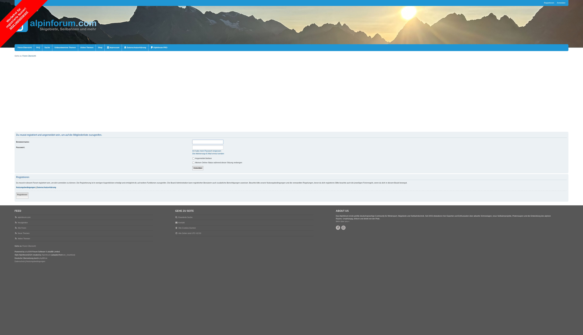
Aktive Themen (24, 239)
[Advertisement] (106, 110)
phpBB (28, 252)
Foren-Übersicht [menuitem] (25, 48)
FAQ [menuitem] (38, 48)
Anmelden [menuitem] (561, 3)
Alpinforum (46, 255)
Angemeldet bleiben (203, 158)
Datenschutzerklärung (46, 187)
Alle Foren (22, 228)
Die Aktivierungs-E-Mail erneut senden (208, 154)
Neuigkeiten (23, 223)
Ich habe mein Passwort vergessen (206, 151)
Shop (100, 48)
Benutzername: (22, 142)
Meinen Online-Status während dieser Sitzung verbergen (218, 163)
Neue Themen (24, 233)
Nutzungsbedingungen (25, 187)
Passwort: (20, 147)
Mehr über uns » (342, 221)
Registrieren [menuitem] (549, 3)
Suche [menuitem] (47, 48)
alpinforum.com (24, 217)
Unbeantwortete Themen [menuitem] (65, 48)
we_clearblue (68, 255)
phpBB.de (43, 258)
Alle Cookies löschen (187, 228)
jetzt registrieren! (19, 20)
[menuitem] (113, 47)
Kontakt (181, 223)
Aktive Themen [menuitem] (86, 48)
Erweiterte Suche (185, 217)
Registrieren (22, 195)
